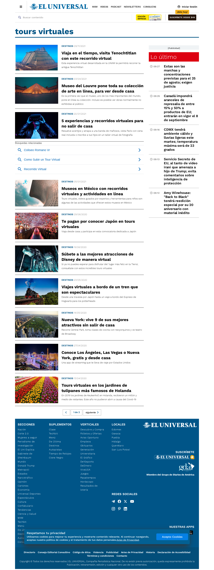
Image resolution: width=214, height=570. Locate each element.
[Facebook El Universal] (119, 502)
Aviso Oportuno (89, 437)
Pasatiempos (88, 477)
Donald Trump (26, 465)
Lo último (163, 56)
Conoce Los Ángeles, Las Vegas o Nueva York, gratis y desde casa (100, 355)
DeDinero (85, 465)
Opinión (22, 481)
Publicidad (112, 552)
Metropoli (23, 469)
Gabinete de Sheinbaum (25, 455)
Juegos (84, 473)
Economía (24, 489)
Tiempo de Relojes (60, 453)
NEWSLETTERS (132, 6)
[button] (182, 17)
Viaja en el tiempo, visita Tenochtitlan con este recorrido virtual (99, 56)
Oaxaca (116, 433)
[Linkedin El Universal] (125, 508)
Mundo (22, 461)
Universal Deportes (29, 493)
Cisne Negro (56, 457)
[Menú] (21, 6)
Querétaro (118, 445)
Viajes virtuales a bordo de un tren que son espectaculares (100, 290)
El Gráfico (86, 457)
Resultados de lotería (89, 487)
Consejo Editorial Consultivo (54, 552)
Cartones (23, 485)
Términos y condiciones (100, 555)
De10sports (87, 461)
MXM (94, 6)
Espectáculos (26, 497)
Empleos (85, 441)
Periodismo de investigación (26, 443)
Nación (22, 429)
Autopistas (55, 449)
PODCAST (116, 6)
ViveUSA (85, 469)
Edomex (116, 429)
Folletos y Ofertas (91, 433)
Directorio (29, 552)
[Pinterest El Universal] (119, 508)
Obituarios (86, 445)
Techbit (22, 521)
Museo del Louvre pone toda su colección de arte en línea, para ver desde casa (102, 88)
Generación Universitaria (87, 451)
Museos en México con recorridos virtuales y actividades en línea (95, 191)
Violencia (98, 552)
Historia (150, 552)
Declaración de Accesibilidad (173, 552)
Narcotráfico (25, 477)
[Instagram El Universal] (113, 508)
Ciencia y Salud (27, 513)
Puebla (116, 437)
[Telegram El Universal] (113, 502)
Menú (21, 525)
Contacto (122, 555)
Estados (22, 473)
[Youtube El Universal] (132, 502)
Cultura (22, 501)
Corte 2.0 (23, 433)
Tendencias (24, 509)
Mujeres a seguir (27, 437)
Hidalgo (116, 441)
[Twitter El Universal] (125, 502)
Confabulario (25, 505)
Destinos (67, 46)
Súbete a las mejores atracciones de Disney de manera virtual (97, 257)
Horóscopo (86, 481)
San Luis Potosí (121, 449)
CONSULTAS (149, 6)
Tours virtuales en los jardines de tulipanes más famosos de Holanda (96, 388)
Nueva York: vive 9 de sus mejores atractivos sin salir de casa (95, 322)
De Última (55, 441)
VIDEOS (104, 6)
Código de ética (81, 552)
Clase (52, 429)
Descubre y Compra (92, 429)
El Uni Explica (26, 449)
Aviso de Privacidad (132, 552)
